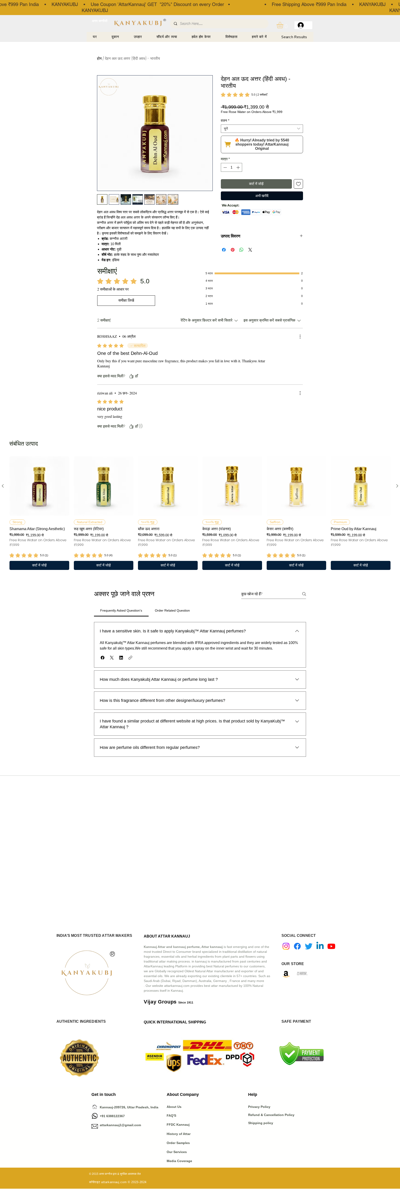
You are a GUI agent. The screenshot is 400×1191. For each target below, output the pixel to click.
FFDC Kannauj (178, 1124)
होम (99, 58)
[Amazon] (286, 973)
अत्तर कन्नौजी (99, 21)
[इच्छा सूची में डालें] (298, 184)
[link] (244, 94)
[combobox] (262, 129)
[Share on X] (250, 250)
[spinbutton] (231, 167)
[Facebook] (297, 946)
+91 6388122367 (108, 1116)
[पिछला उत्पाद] (3, 486)
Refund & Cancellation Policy (271, 1115)
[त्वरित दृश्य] (39, 486)
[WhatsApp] (94, 1116)
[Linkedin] (320, 946)
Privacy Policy (259, 1107)
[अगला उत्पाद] (397, 486)
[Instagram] (286, 946)
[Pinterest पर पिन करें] (232, 250)
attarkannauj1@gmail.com (120, 1125)
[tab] (121, 610)
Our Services (177, 1152)
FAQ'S (171, 1115)
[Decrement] (225, 167)
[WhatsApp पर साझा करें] (241, 250)
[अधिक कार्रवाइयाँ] (300, 336)
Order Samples (178, 1143)
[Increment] (238, 167)
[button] (284, 25)
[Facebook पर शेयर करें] (224, 250)
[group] (200, 513)
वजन (225, 120)
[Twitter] (308, 946)
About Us (174, 1107)
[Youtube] (331, 946)
